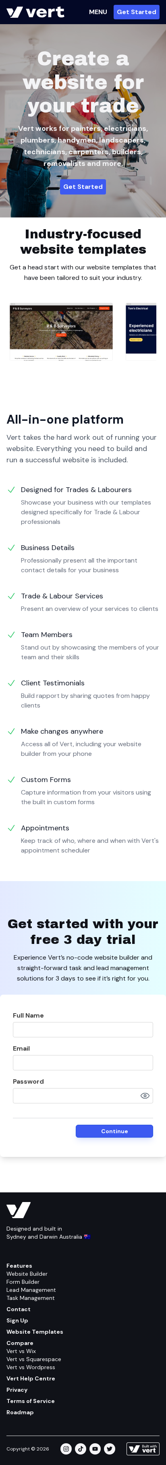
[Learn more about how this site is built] (143, 1448)
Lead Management (31, 1289)
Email (21, 1048)
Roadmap (20, 1412)
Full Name (28, 1015)
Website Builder (27, 1273)
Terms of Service (30, 1401)
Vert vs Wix (21, 1351)
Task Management (30, 1298)
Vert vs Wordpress (30, 1367)
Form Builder (22, 1281)
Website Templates (34, 1331)
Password (28, 1081)
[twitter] (109, 1449)
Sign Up (17, 1320)
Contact (18, 1309)
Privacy (16, 1389)
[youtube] (95, 1449)
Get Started (136, 12)
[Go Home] (35, 12)
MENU (98, 12)
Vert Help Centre (30, 1378)
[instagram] (66, 1449)
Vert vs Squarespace (33, 1359)
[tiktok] (80, 1449)
